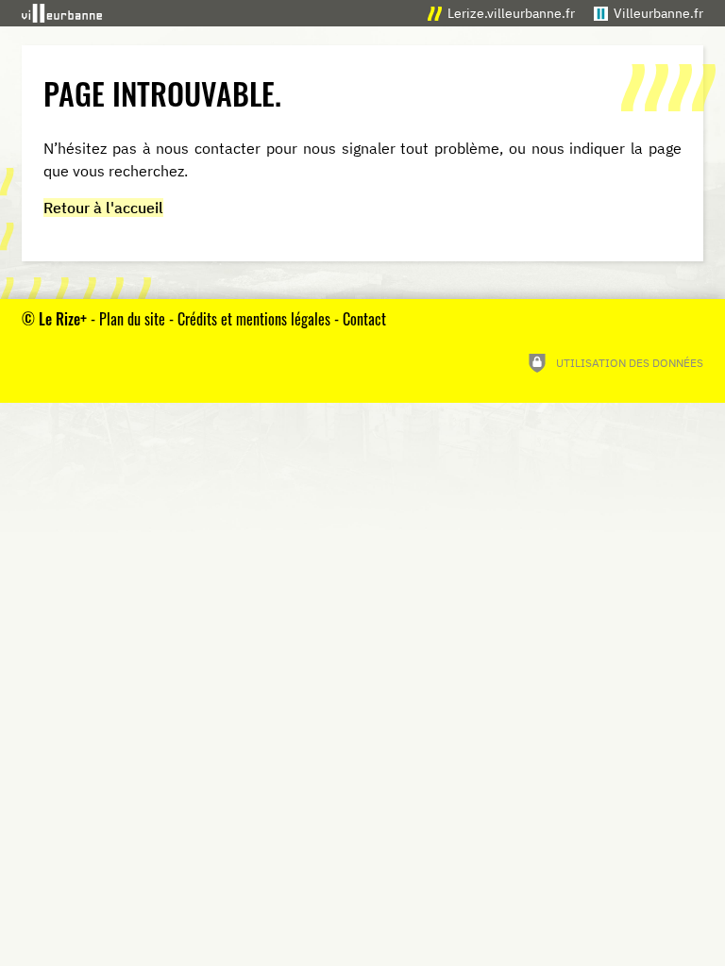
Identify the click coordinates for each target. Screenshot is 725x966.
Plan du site (132, 319)
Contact (364, 319)
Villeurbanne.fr (658, 13)
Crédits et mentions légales (253, 319)
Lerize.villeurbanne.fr (511, 13)
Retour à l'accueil (103, 207)
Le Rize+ (63, 319)
